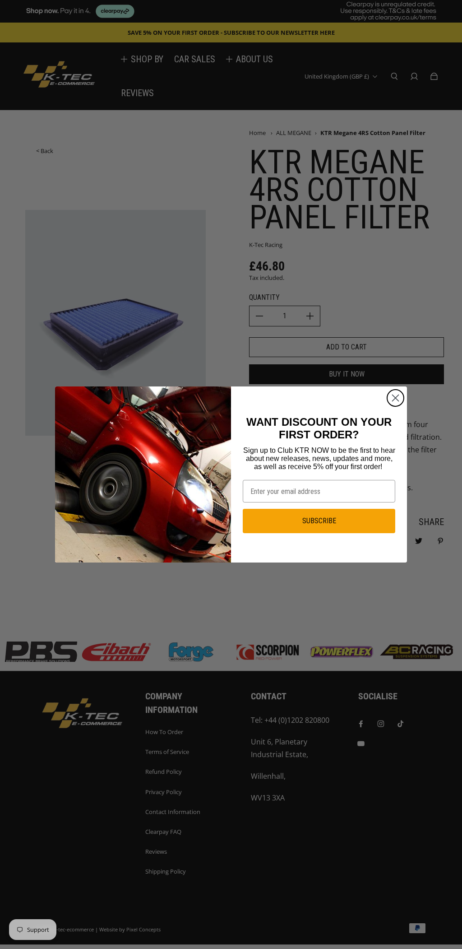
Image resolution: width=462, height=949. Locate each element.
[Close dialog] (395, 398)
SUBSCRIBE (319, 520)
